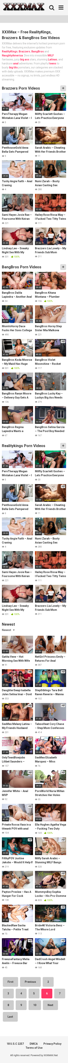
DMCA (34, 1043)
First (10, 981)
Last (10, 1016)
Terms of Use (34, 1047)
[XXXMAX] (23, 8)
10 (34, 1005)
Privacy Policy (52, 1043)
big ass (24, 59)
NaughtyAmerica (12, 55)
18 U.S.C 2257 (15, 1043)
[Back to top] (61, 1055)
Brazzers (24, 51)
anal (16, 63)
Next (50, 1005)
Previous (30, 981)
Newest (6, 630)
